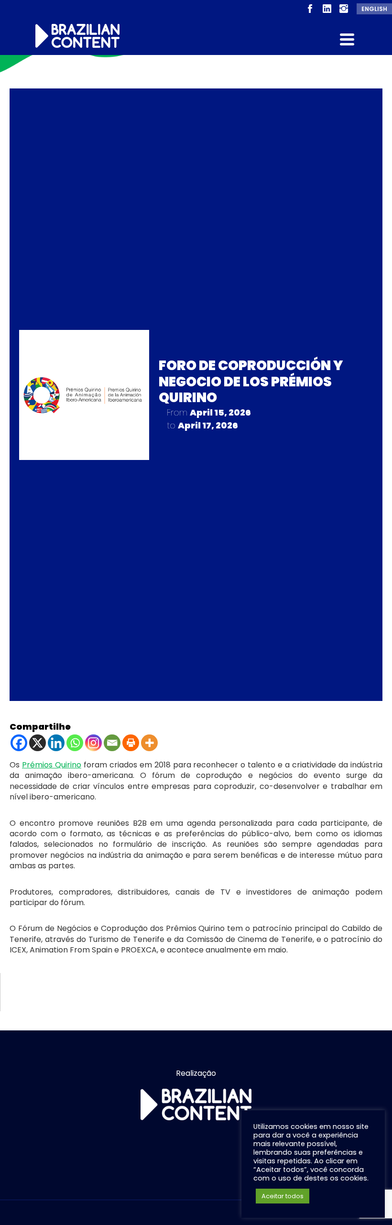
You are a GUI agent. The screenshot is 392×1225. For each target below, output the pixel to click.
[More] (149, 742)
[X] (37, 742)
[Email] (112, 742)
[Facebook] (19, 742)
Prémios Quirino (51, 764)
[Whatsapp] (74, 742)
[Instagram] (93, 742)
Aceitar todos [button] (282, 1196)
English (374, 9)
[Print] (130, 742)
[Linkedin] (56, 742)
